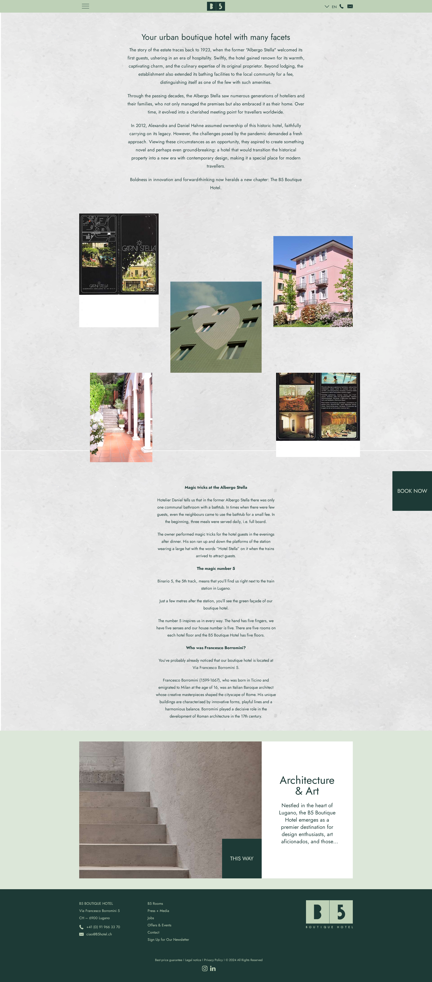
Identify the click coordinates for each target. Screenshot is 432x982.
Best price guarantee (168, 960)
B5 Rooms (155, 903)
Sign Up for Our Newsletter (168, 939)
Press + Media (158, 910)
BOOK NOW (412, 491)
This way (241, 858)
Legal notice (193, 960)
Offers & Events (159, 925)
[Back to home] (216, 6)
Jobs (151, 918)
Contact (153, 932)
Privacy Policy (213, 960)
